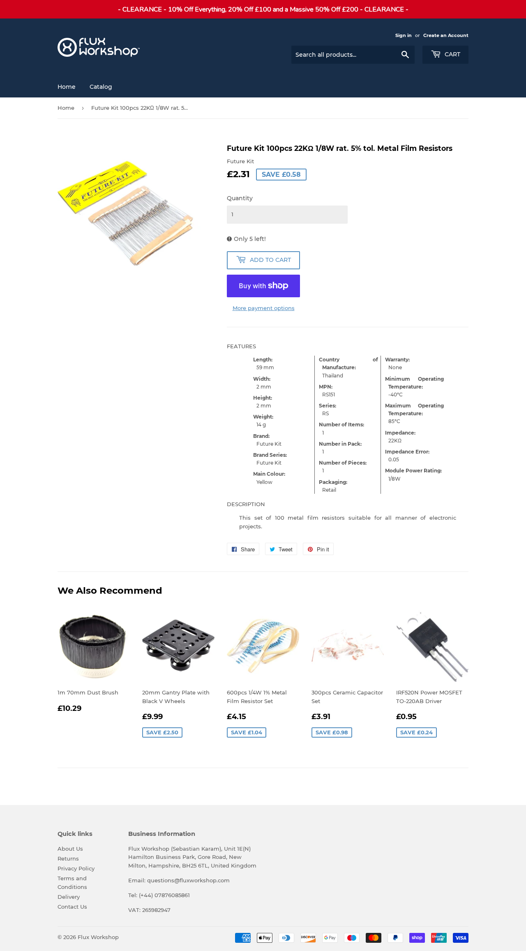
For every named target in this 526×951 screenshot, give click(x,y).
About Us (70, 848)
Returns (68, 858)
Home (67, 86)
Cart (451, 54)
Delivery (69, 896)
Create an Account (445, 35)
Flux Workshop (98, 937)
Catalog (101, 86)
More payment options (264, 308)
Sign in (403, 35)
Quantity (240, 198)
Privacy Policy (76, 868)
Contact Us (72, 906)
